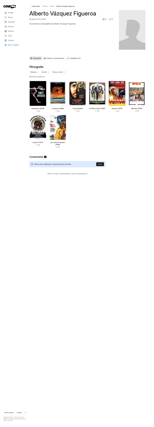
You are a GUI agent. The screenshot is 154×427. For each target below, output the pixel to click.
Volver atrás (36, 6)
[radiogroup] (47, 58)
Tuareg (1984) (77, 108)
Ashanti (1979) (117, 108)
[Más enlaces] (25, 412)
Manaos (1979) (136, 108)
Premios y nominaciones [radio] (55, 58)
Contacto (19, 412)
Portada (45, 6)
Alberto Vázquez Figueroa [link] (65, 6)
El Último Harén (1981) (97, 108)
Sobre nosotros (9, 412)
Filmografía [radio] (37, 58)
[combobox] (34, 72)
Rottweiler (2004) (38, 108)
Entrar (100, 164)
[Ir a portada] (9, 6)
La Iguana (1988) (58, 108)
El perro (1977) (38, 142)
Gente (52, 6)
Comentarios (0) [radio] (75, 58)
